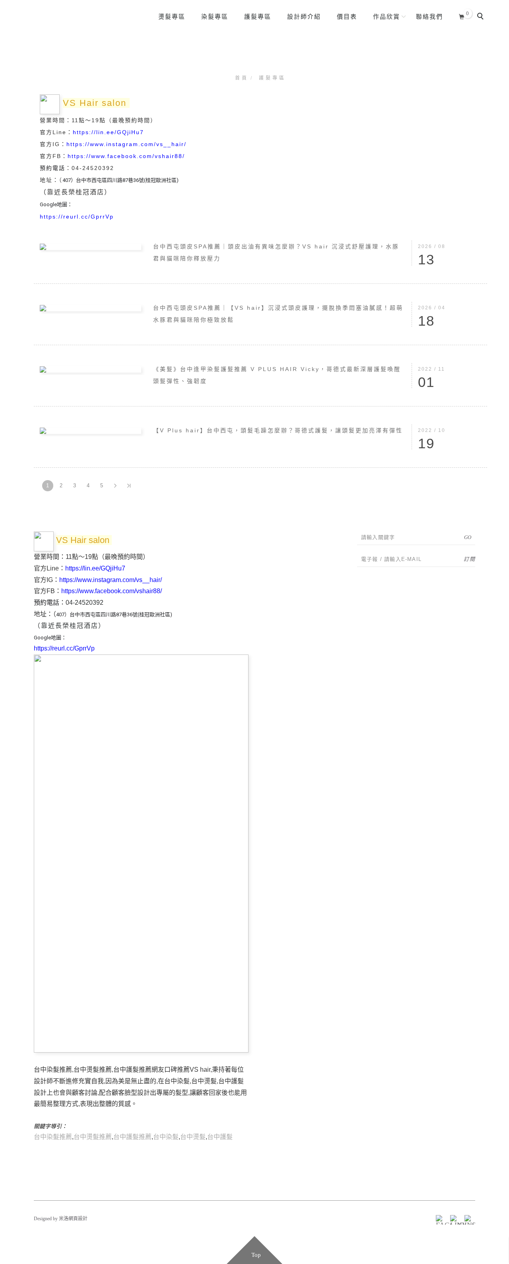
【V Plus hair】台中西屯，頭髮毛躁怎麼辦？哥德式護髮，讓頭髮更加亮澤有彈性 (278, 430)
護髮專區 (257, 16)
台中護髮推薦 (132, 1136)
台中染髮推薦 (53, 1136)
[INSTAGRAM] (468, 1219)
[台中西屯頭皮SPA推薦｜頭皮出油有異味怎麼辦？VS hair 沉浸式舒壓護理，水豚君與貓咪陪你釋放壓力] (90, 246)
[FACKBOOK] (439, 1219)
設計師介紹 (304, 16)
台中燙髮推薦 (93, 1136)
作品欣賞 (386, 16)
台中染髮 (166, 1136)
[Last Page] (128, 485)
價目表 (347, 16)
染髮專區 (214, 16)
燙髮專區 (171, 16)
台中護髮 (220, 1136)
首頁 (242, 78)
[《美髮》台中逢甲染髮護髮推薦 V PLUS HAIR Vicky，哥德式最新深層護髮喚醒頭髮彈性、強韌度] (90, 369)
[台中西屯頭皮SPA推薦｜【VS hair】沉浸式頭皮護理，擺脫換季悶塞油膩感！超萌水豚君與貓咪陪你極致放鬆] (90, 308)
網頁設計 (77, 1218)
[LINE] (454, 1219)
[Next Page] (115, 485)
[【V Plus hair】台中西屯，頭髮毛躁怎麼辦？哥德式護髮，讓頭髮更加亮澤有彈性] (90, 430)
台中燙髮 (193, 1136)
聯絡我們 (429, 16)
